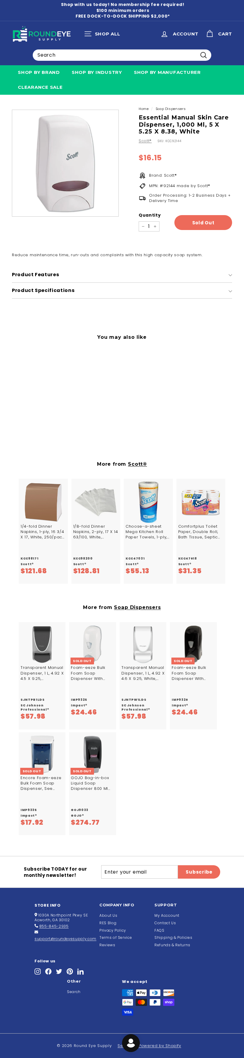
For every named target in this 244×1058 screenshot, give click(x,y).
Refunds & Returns (172, 944)
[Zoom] (65, 163)
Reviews (107, 944)
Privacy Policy (112, 930)
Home (144, 108)
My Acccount (166, 915)
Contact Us (165, 922)
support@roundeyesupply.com (65, 938)
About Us (108, 915)
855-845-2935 (54, 926)
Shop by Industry (97, 72)
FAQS (159, 930)
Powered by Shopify (160, 1045)
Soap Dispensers (171, 108)
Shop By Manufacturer (167, 72)
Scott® (145, 141)
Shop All (104, 35)
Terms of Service (115, 937)
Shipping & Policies (173, 937)
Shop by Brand (39, 72)
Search (74, 991)
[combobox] (122, 55)
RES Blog (107, 922)
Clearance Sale (40, 87)
